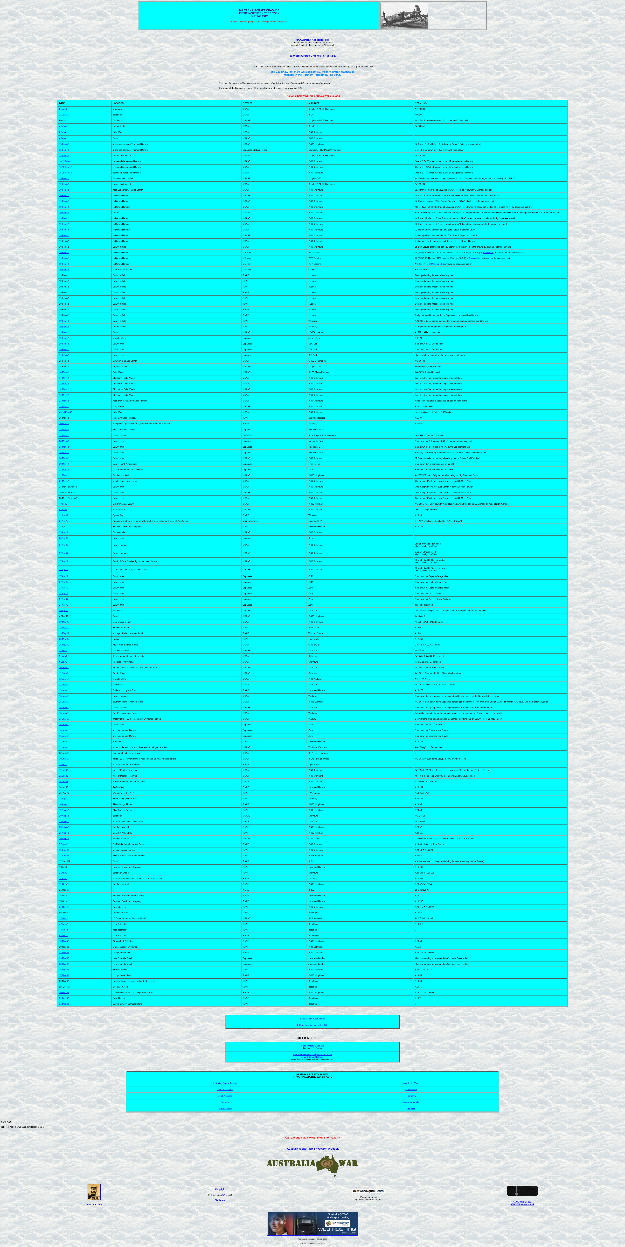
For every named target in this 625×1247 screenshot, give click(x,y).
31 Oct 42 (64, 907)
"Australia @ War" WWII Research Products (312, 1148)
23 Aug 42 (64, 821)
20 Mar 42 (64, 423)
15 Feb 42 (64, 144)
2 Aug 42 (63, 798)
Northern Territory (225, 1089)
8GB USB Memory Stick (522, 1204)
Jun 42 (65, 667)
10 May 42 (64, 622)
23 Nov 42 (64, 958)
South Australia (225, 1096)
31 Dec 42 (64, 1004)
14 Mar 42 (64, 372)
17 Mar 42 (64, 406)
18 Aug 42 (64, 804)
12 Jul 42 (63, 770)
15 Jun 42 (64, 690)
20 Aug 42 (64, 816)
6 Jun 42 (63, 662)
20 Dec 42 (64, 992)
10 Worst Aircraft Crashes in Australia (313, 55)
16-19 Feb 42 (65, 161)
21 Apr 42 (63, 521)
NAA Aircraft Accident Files (312, 39)
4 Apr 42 (63, 504)
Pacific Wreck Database (312, 1046)
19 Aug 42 (64, 810)
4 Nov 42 (63, 924)
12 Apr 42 (63, 515)
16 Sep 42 (64, 850)
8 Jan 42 (63, 109)
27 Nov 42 (64, 975)
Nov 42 (64, 918)
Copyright (220, 1189)
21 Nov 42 (64, 952)
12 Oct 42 (64, 884)
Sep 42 (64, 844)
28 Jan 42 (64, 115)
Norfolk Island (225, 1108)
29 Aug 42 (64, 838)
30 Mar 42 (64, 464)
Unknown (411, 1108)
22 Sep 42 (64, 855)
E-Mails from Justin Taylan (312, 1019)
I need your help (94, 1204)
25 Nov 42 (64, 969)
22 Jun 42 (64, 747)
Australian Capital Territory (225, 1083)
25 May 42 (64, 639)
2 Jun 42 (63, 650)
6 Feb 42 (63, 132)
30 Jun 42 (64, 759)
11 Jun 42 (63, 673)
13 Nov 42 (64, 941)
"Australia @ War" (522, 1201)
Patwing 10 (488, 252)
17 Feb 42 (64, 155)
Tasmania (411, 1096)
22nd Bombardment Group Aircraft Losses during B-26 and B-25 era (312, 1055)
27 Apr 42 (63, 545)
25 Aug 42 (64, 833)
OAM (224, 1195)
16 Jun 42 (64, 696)
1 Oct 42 (63, 873)
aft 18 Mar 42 (65, 412)
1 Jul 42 (63, 764)
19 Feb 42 (64, 178)
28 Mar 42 (64, 441)
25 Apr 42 (63, 538)
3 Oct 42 (63, 878)
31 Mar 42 (64, 469)
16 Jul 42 (63, 781)
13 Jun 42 (64, 679)
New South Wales (411, 1083)
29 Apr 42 (63, 610)
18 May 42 (64, 627)
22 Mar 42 (64, 429)
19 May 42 (64, 633)
